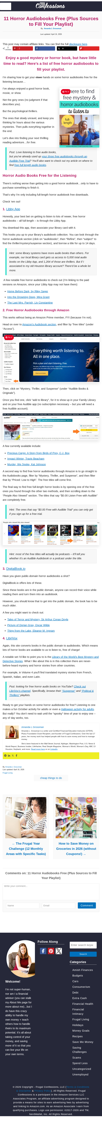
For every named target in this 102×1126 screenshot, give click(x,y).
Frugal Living (7, 773)
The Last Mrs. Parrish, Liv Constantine (30, 302)
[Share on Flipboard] (89, 48)
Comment (87, 905)
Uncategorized (81, 1068)
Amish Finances (82, 970)
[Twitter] (13, 755)
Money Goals (81, 1030)
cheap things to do (51, 778)
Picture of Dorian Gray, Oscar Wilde (28, 625)
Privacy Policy (42, 1090)
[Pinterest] (5, 755)
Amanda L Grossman (52, 28)
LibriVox (11, 638)
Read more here (38, 749)
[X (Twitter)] (58, 951)
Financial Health (82, 1003)
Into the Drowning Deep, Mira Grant (28, 297)
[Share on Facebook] (45, 48)
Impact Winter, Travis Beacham (25, 458)
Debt (75, 992)
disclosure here (78, 44)
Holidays (77, 1025)
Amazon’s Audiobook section (39, 324)
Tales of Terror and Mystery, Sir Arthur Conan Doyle (37, 619)
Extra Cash (79, 998)
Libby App (13, 209)
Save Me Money (82, 1041)
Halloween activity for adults (77, 709)
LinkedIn (54, 749)
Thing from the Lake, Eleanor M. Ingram (31, 630)
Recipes (77, 1036)
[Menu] (5, 6)
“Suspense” (68, 690)
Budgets (77, 975)
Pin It (67, 92)
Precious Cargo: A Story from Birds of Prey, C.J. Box (38, 453)
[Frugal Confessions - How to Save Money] (51, 6)
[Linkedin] (9, 755)
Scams (76, 1057)
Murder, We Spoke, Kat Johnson (26, 464)
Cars (75, 981)
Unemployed (80, 1074)
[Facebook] (16, 755)
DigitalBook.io (15, 568)
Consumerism (81, 986)
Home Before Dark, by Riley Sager (27, 291)
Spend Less (80, 1063)
